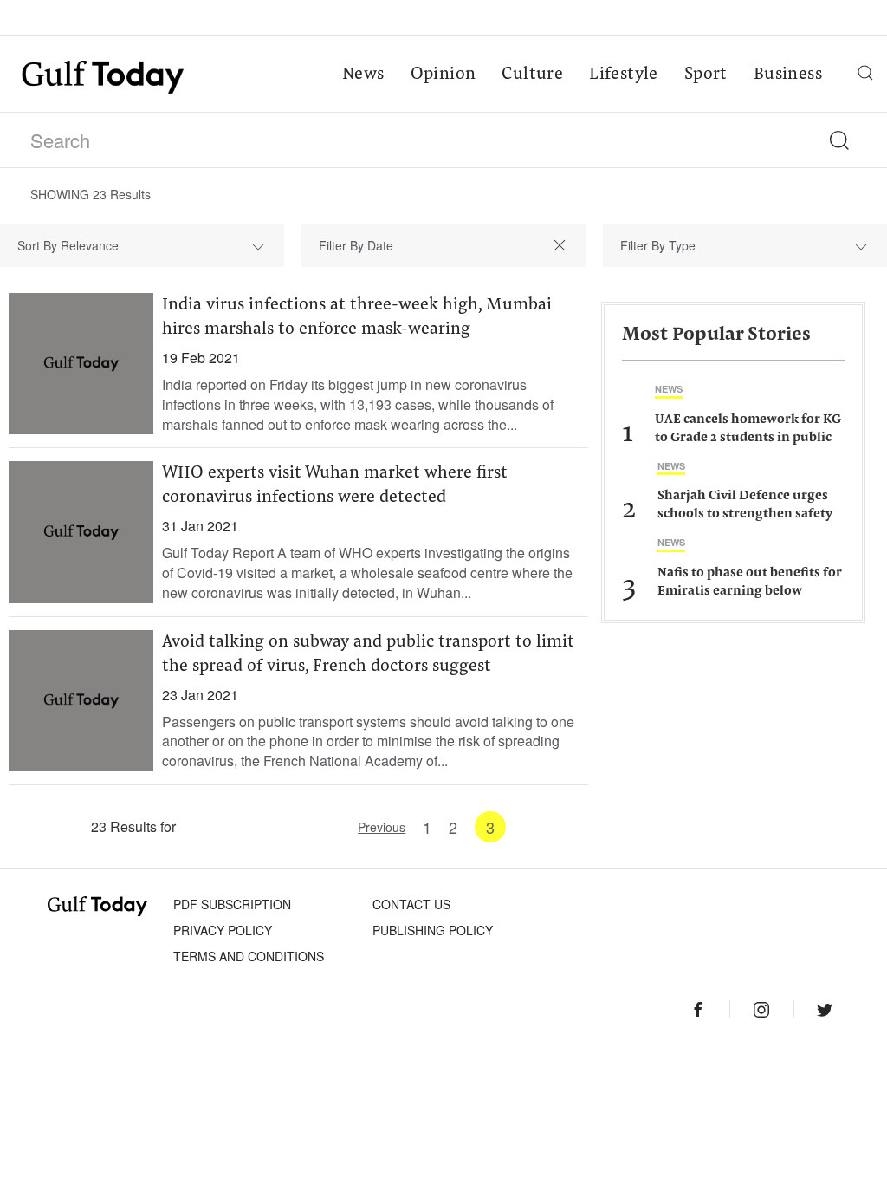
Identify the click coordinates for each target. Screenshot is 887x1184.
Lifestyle (623, 74)
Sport (706, 74)
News (363, 74)
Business (788, 74)
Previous (381, 827)
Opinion (443, 74)
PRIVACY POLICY (222, 930)
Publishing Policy (432, 930)
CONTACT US (411, 904)
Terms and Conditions (248, 956)
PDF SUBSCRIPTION (232, 904)
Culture (532, 74)
